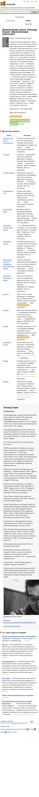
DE (28, 1)
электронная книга (22, 305)
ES (32, 1)
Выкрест (6, 294)
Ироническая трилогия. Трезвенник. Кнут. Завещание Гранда (9, 264)
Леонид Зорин (15, 626)
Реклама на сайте (22, 723)
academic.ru (8, 3)
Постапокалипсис (8, 661)
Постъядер (6, 678)
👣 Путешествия (5, 726)
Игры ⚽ (28, 24)
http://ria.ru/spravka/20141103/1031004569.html (19, 622)
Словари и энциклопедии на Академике (18, 8)
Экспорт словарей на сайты (8, 729)
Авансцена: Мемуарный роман (7, 278)
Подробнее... (21, 151)
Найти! (34, 11)
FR (36, 1)
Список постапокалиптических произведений (19, 636)
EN (24, 1)
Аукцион (6, 310)
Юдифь (5, 326)
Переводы (10, 20)
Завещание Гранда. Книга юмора (8, 228)
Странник (6, 154)
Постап (4, 644)
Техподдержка (13, 723)
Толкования (19, 17)
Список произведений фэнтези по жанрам (17, 695)
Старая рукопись (9, 173)
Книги (28, 20)
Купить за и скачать (20, 122)
